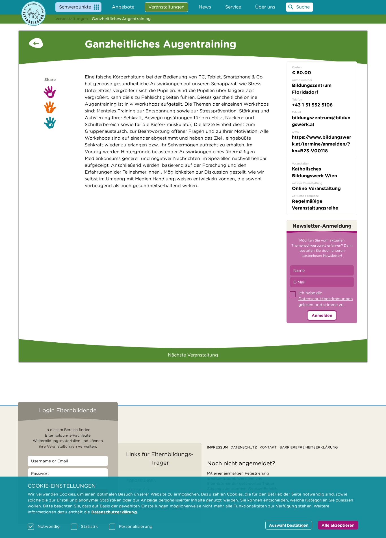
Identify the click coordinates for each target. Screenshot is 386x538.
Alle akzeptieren (338, 525)
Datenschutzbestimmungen (325, 298)
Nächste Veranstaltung (193, 355)
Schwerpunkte (75, 7)
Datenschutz (244, 447)
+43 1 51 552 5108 (312, 105)
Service (233, 7)
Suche (303, 7)
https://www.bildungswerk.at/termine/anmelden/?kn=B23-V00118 (321, 143)
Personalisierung (135, 526)
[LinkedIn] (50, 122)
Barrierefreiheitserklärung (308, 447)
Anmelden (322, 315)
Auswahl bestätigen (289, 525)
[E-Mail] (50, 92)
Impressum (217, 447)
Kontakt (268, 447)
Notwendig (49, 526)
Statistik (89, 526)
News (205, 7)
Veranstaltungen (71, 18)
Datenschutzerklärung (114, 512)
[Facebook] (50, 107)
